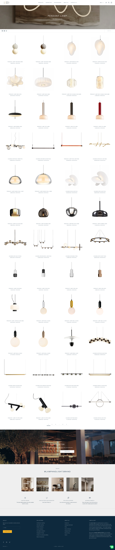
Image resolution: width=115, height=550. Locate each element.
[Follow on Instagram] (6, 542)
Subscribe (67, 451)
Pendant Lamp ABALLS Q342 (71, 320)
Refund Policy (67, 533)
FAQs (66, 527)
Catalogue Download (69, 525)
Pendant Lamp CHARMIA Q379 (100, 223)
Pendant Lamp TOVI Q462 (100, 126)
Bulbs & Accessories (40, 536)
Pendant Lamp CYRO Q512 (100, 288)
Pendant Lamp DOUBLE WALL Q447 (15, 191)
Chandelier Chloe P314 (100, 191)
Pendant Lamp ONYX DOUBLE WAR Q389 (99, 94)
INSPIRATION (49, 2)
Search (66, 534)
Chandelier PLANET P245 (100, 256)
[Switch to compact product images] (6, 30)
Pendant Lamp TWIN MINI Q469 (43, 61)
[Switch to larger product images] (2, 30)
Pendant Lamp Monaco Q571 (72, 61)
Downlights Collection (41, 531)
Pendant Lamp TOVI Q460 (43, 126)
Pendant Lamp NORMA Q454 (15, 126)
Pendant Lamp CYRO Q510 (43, 288)
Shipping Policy (67, 531)
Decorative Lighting (40, 525)
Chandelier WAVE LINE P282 (100, 158)
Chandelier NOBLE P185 (71, 256)
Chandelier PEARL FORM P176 (15, 158)
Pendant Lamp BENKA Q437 (71, 353)
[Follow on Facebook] (3, 542)
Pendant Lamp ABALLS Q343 (43, 320)
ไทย (103, 2)
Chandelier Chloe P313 (71, 191)
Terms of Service (68, 529)
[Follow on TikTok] (9, 542)
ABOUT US (66, 2)
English (5, 546)
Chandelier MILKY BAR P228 (100, 385)
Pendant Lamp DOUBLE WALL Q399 (43, 191)
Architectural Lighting (41, 523)
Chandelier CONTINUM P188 (71, 385)
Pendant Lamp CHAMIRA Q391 (43, 223)
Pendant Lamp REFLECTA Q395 (71, 223)
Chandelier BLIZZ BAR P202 (15, 385)
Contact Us (67, 523)
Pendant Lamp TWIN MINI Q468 (15, 61)
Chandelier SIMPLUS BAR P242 (43, 158)
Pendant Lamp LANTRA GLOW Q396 (15, 320)
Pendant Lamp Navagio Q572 (100, 61)
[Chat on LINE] (112, 547)
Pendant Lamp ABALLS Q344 (15, 353)
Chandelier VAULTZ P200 (15, 256)
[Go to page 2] (66, 424)
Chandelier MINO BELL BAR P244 (43, 256)
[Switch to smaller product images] (4, 30)
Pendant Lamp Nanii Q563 (43, 94)
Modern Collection (40, 527)
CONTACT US (74, 2)
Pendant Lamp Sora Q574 (15, 94)
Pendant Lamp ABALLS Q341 (100, 320)
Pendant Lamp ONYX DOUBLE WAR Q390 (71, 94)
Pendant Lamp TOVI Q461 (71, 126)
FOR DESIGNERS (57, 2)
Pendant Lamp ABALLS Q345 (43, 353)
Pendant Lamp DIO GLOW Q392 (15, 223)
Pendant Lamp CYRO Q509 (15, 288)
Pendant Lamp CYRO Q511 (71, 288)
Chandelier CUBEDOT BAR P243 (43, 385)
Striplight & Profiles (40, 533)
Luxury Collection (40, 529)
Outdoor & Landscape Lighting (42, 534)
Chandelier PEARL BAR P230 (100, 353)
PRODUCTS (40, 2)
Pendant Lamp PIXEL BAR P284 (71, 158)
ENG (101, 2)
